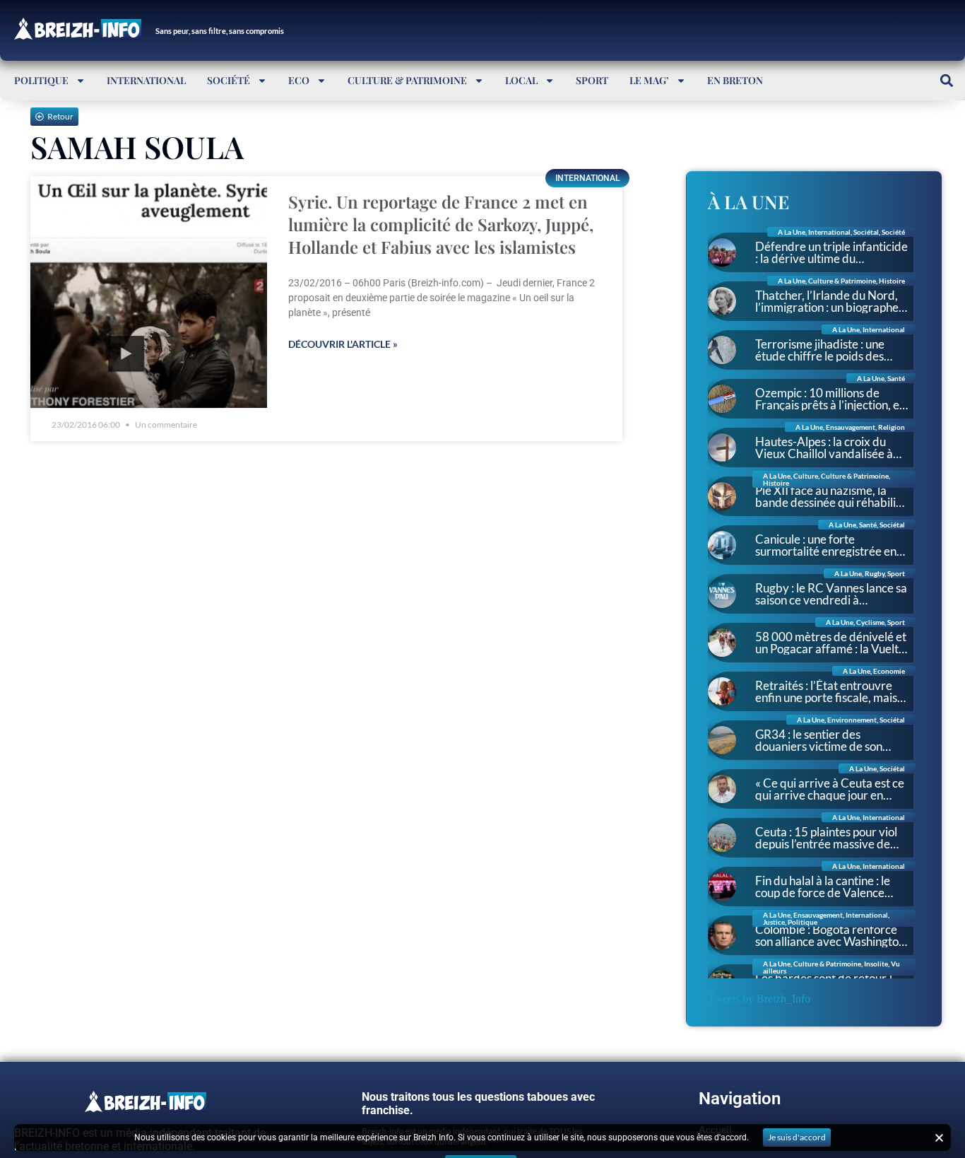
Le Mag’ (649, 80)
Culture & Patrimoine (407, 80)
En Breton (735, 80)
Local (521, 80)
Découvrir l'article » (343, 344)
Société (228, 80)
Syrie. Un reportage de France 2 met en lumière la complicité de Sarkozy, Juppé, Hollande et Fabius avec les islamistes (440, 224)
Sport (592, 80)
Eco (298, 80)
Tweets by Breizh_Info (759, 999)
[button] (946, 80)
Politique (41, 80)
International (146, 80)
